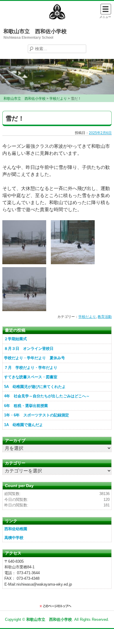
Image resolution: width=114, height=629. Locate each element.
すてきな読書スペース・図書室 (30, 377)
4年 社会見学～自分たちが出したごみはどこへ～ (47, 396)
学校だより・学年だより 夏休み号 (34, 358)
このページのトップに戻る (57, 606)
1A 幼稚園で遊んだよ (23, 425)
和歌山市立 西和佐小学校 (35, 31)
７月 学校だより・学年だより (30, 367)
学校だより (87, 317)
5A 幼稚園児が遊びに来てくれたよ (35, 386)
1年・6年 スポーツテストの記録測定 (36, 415)
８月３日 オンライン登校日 (28, 348)
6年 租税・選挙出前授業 (26, 405)
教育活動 (105, 317)
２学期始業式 (15, 339)
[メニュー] (106, 9)
